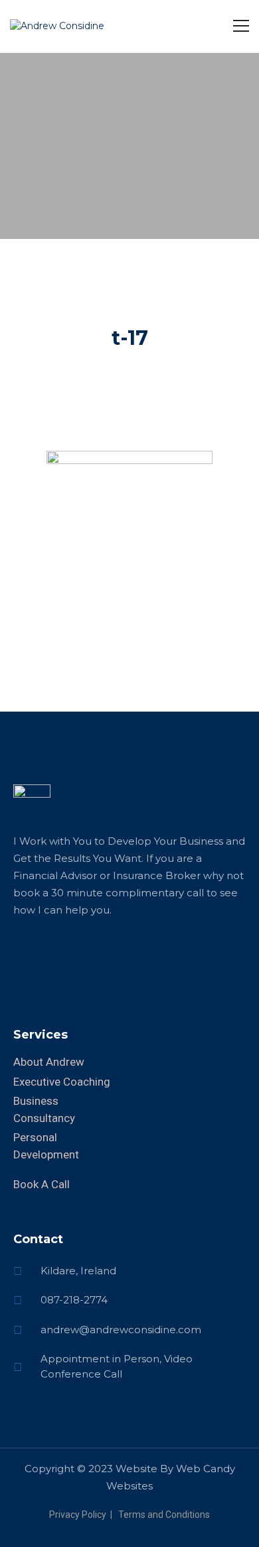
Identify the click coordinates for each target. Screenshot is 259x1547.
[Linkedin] (23, 955)
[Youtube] (116, 955)
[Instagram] (93, 955)
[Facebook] (46, 955)
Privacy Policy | (82, 1514)
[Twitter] (70, 955)
